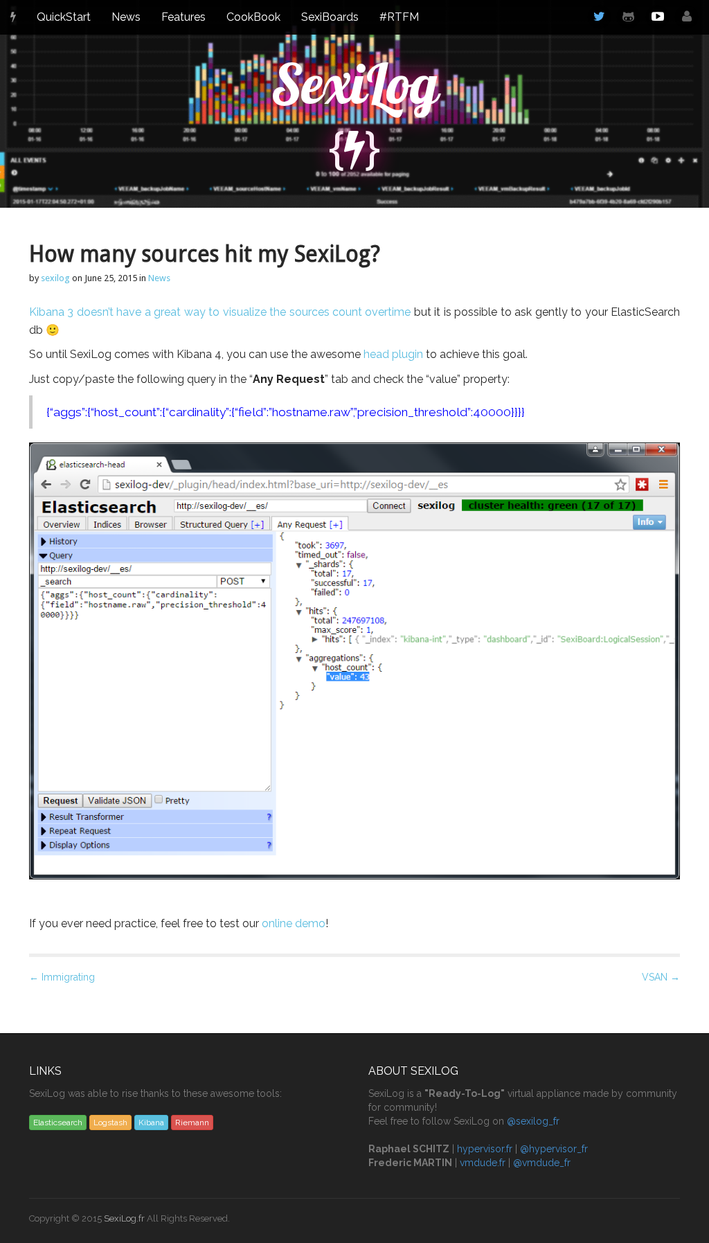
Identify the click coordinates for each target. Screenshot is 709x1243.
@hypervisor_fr (554, 1148)
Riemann (192, 1122)
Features (183, 17)
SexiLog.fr (124, 1218)
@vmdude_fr (542, 1162)
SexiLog (355, 83)
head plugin (393, 354)
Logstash (110, 1122)
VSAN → (661, 977)
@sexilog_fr (533, 1121)
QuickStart (64, 17)
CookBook (253, 17)
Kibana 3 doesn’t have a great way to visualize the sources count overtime (220, 312)
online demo (293, 923)
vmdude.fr (482, 1162)
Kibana (151, 1122)
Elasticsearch (57, 1122)
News (126, 17)
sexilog (55, 278)
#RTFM (399, 17)
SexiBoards (330, 17)
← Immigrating (62, 977)
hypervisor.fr (484, 1148)
